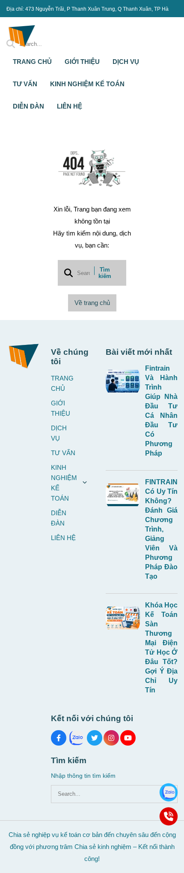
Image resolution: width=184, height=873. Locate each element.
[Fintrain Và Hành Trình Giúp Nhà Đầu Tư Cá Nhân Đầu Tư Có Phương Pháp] (123, 381)
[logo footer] (23, 354)
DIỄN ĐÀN (28, 106)
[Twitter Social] (94, 738)
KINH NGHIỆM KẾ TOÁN (88, 84)
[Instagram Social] (111, 738)
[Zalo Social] (77, 738)
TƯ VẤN (25, 84)
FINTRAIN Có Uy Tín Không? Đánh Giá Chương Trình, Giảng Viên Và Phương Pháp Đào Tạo (161, 529)
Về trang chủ (92, 302)
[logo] (21, 47)
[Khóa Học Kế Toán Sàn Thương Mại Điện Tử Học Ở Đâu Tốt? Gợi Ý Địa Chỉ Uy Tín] (123, 618)
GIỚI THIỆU (82, 61)
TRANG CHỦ (32, 61)
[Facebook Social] (58, 738)
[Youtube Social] (128, 738)
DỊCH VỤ (126, 61)
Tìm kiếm (104, 272)
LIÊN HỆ (69, 106)
